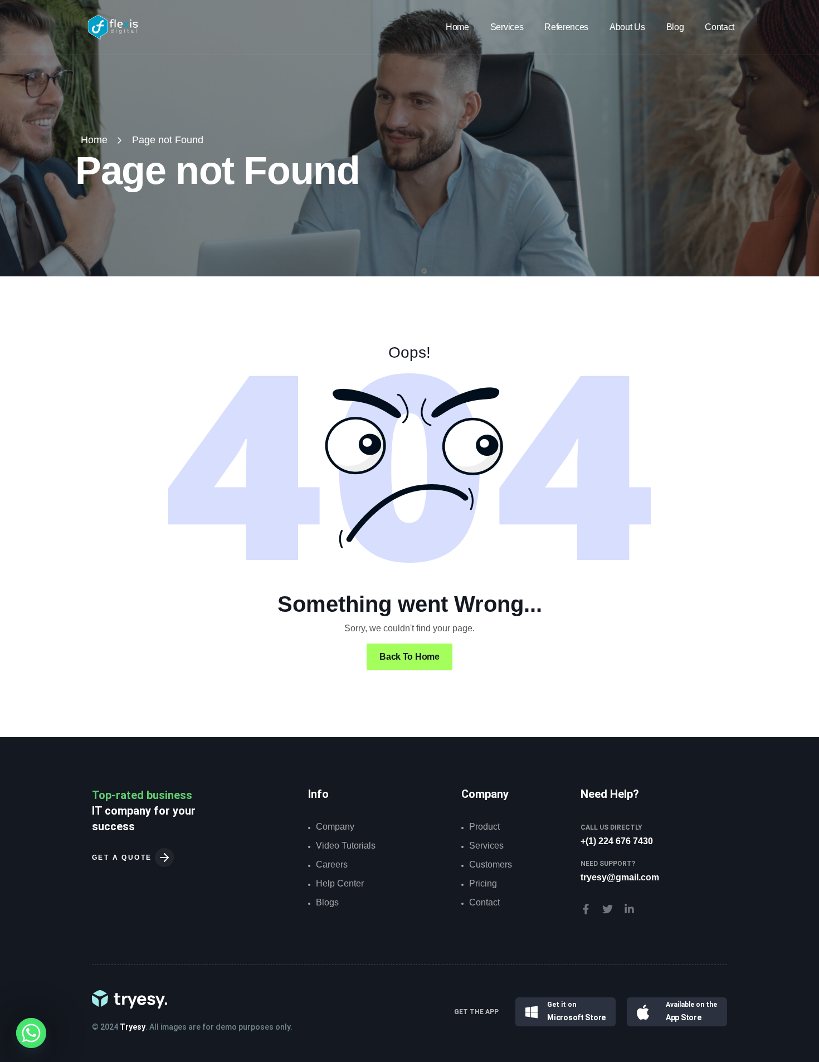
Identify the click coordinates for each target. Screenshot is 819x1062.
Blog (675, 27)
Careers (332, 864)
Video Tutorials (346, 845)
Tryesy (132, 1026)
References (566, 27)
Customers (490, 864)
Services (506, 27)
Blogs (327, 902)
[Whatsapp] (31, 1033)
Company (335, 826)
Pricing (483, 883)
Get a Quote (123, 857)
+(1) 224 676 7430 (617, 841)
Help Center (340, 883)
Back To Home (409, 656)
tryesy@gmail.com (620, 877)
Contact (719, 27)
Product (484, 826)
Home (457, 27)
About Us (627, 27)
